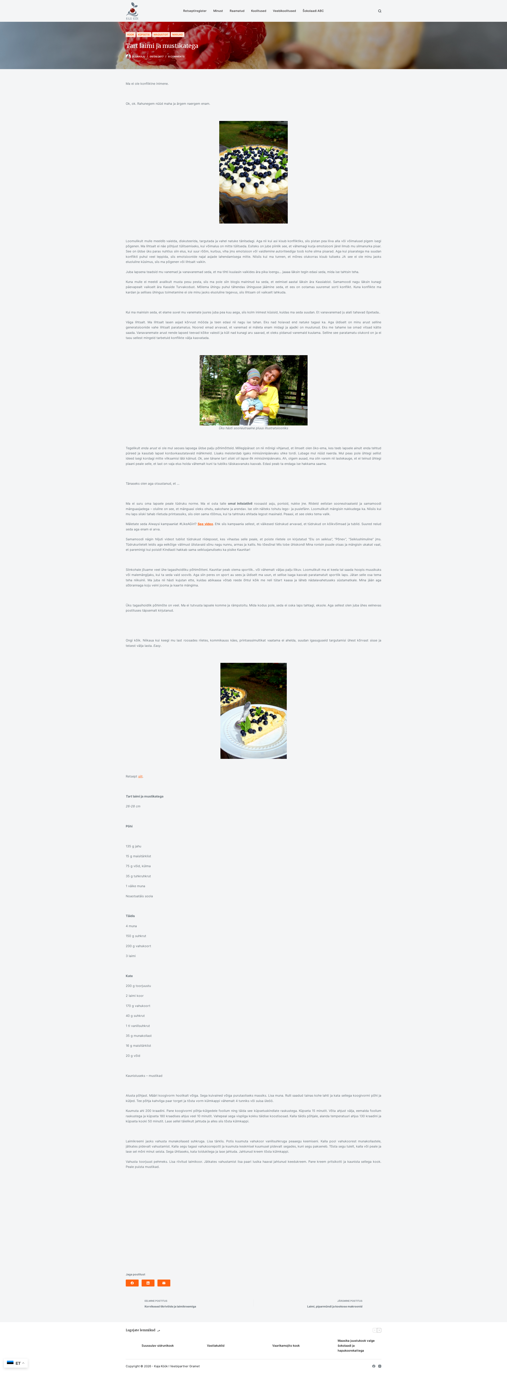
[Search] (379, 11)
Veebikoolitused (284, 11)
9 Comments (176, 56)
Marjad (177, 34)
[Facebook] (132, 1283)
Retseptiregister (195, 11)
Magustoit (161, 34)
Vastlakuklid (215, 1345)
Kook (130, 34)
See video (205, 524)
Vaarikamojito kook (286, 1345)
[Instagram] (379, 1366)
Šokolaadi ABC (313, 11)
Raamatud (237, 11)
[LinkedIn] (148, 1283)
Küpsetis (144, 34)
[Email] (163, 1283)
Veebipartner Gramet (185, 1366)
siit (140, 776)
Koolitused (258, 11)
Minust (218, 11)
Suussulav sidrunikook (158, 1345)
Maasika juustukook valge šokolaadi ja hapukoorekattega (356, 1345)
